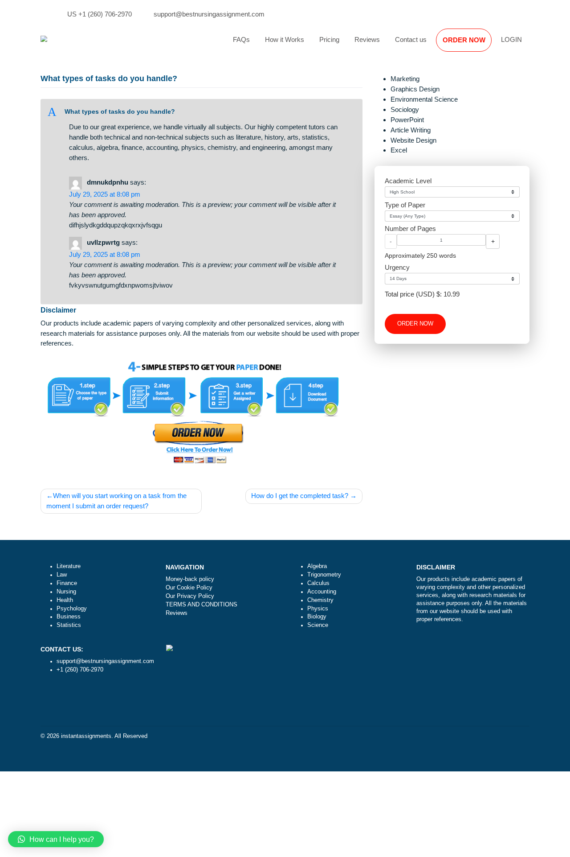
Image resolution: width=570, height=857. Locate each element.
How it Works (284, 39)
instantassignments (86, 736)
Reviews (367, 39)
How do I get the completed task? (299, 495)
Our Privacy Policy (190, 596)
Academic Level (408, 181)
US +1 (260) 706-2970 (99, 14)
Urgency (397, 267)
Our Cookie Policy (189, 588)
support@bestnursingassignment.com (209, 14)
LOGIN (511, 39)
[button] (201, 112)
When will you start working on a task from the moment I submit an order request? (116, 501)
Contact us (411, 39)
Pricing (329, 39)
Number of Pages (410, 228)
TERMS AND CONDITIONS (201, 605)
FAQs (241, 39)
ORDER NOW (464, 40)
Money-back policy (190, 579)
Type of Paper (405, 205)
